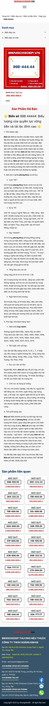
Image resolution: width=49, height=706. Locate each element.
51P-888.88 (13, 541)
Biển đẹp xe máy (11, 38)
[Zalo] (36, 687)
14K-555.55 (36, 541)
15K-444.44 (36, 496)
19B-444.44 (13, 614)
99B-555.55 (13, 482)
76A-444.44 (13, 599)
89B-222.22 (36, 555)
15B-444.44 (36, 599)
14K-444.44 (13, 585)
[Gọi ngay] (36, 693)
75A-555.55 (36, 585)
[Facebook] (36, 680)
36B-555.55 (36, 526)
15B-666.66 (13, 511)
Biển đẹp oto (9, 32)
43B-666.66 (13, 555)
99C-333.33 (36, 482)
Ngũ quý (19, 92)
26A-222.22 (13, 496)
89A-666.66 (13, 526)
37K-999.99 (36, 570)
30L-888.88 (36, 511)
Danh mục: (10, 92)
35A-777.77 (36, 614)
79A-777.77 (13, 567)
